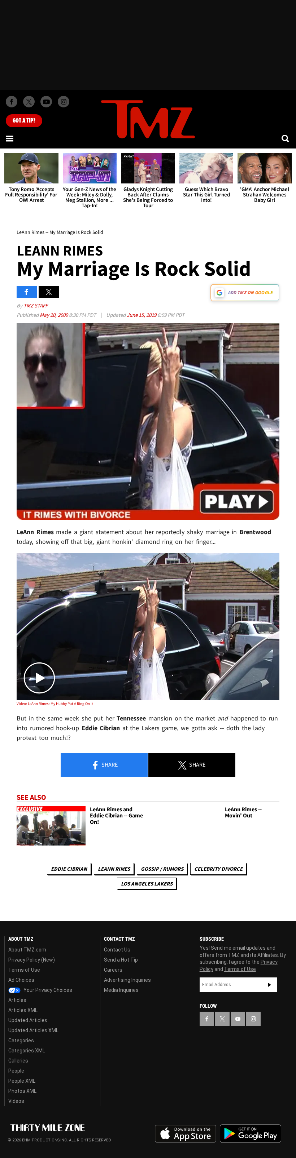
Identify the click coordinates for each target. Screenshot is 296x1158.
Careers (113, 970)
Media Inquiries (121, 990)
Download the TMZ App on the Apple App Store (185, 1134)
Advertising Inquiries (127, 980)
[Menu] (10, 138)
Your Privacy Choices (47, 990)
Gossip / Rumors (162, 868)
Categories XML (26, 1050)
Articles (17, 1000)
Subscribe (269, 984)
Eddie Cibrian (69, 868)
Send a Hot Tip (121, 960)
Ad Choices (21, 980)
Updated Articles (27, 1020)
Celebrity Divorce (218, 868)
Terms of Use (24, 970)
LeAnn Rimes (114, 868)
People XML (21, 1081)
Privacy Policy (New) (31, 960)
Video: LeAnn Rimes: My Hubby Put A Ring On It (55, 703)
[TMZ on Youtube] (46, 101)
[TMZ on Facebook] (11, 101)
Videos (16, 1101)
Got (24, 120)
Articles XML (23, 1010)
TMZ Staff (35, 305)
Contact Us (117, 950)
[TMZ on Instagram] (63, 101)
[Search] (286, 138)
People (16, 1071)
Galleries (18, 1061)
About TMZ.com (27, 950)
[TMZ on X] (29, 101)
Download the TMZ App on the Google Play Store (250, 1133)
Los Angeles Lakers (147, 883)
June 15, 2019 (142, 314)
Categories (21, 1040)
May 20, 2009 (54, 314)
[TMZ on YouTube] (238, 1019)
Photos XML (22, 1091)
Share (109, 764)
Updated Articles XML (33, 1030)
